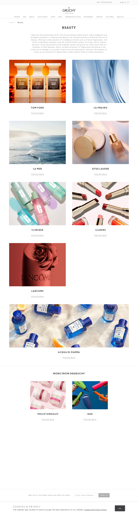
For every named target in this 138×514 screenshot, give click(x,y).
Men (24, 17)
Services (99, 17)
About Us (120, 17)
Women (17, 17)
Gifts (60, 17)
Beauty (31, 17)
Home (53, 17)
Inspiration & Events (73, 17)
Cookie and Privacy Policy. (95, 510)
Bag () (123, 2)
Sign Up (104, 495)
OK (120, 508)
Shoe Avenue (43, 17)
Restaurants (88, 17)
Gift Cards (110, 17)
